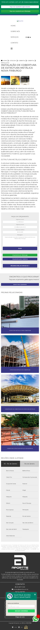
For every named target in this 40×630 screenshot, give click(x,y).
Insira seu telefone (13, 603)
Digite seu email (20, 224)
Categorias (12, 60)
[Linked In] (30, 37)
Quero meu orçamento (20, 284)
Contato (14, 43)
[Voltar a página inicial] (20, 21)
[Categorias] (11, 48)
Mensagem (20, 234)
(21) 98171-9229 (20, 587)
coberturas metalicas (21, 60)
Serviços (14, 37)
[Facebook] (28, 37)
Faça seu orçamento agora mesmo (20, 6)
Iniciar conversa (21, 611)
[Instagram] (26, 37)
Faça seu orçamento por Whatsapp (20, 11)
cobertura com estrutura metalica (30, 60)
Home (13, 26)
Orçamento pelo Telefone (20, 259)
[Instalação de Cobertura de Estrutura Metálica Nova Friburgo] (5, 80)
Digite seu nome (20, 219)
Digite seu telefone (20, 229)
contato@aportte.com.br (20, 589)
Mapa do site (20, 617)
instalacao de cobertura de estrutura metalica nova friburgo (5, 63)
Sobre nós (15, 31)
